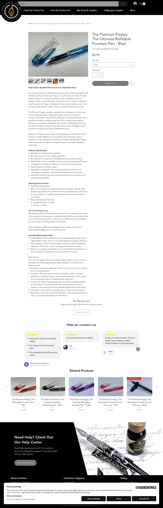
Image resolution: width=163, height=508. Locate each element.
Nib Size (96, 60)
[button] (142, 3)
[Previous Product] (6, 386)
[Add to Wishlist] (132, 83)
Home (31, 23)
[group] (81, 396)
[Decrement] (94, 74)
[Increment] (101, 74)
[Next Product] (156, 386)
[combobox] (113, 64)
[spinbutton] (98, 74)
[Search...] (123, 3)
